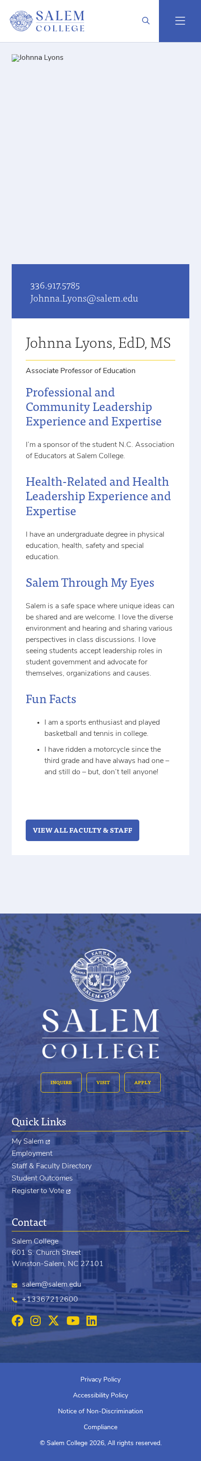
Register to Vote (38, 1191)
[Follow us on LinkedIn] (91, 1321)
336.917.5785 (55, 284)
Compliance (100, 1427)
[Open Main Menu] (180, 21)
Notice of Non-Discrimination (100, 1411)
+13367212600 (50, 1299)
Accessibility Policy (100, 1395)
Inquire (61, 1082)
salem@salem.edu (51, 1284)
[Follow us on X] (53, 1321)
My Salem (27, 1141)
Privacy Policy (100, 1379)
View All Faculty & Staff (82, 830)
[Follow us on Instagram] (35, 1321)
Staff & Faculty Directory (52, 1166)
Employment (32, 1154)
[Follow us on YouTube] (72, 1321)
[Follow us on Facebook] (17, 1321)
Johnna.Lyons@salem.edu (84, 297)
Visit (103, 1082)
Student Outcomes (42, 1178)
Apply (142, 1082)
